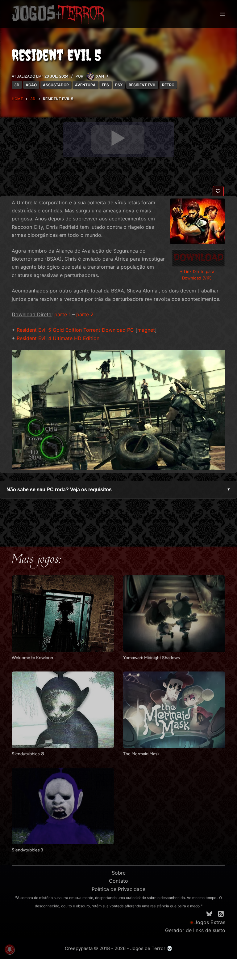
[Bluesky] (209, 914)
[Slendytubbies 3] (63, 806)
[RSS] (221, 914)
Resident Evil (142, 85)
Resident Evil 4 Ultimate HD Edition (58, 338)
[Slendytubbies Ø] (63, 709)
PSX (119, 85)
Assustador (56, 85)
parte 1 (62, 314)
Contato (118, 881)
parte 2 (85, 314)
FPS (105, 85)
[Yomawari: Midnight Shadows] (174, 613)
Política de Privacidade (118, 889)
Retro (168, 85)
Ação (31, 85)
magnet (146, 330)
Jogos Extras (209, 922)
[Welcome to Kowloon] (63, 613)
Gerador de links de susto (195, 930)
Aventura (85, 85)
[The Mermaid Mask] (174, 709)
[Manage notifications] (10, 949)
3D (16, 85)
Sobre (119, 873)
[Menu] (222, 14)
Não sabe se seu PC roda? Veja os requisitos (118, 489)
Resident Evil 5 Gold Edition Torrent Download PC (75, 330)
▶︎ (118, 138)
